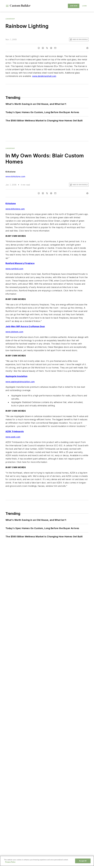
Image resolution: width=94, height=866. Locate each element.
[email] (55, 48)
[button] (7, 6)
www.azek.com (13, 437)
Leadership (10, 19)
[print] (87, 48)
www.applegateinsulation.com (20, 381)
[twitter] (47, 48)
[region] (47, 861)
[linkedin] (43, 48)
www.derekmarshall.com (44, 76)
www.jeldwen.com (14, 332)
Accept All (82, 861)
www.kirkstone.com (15, 176)
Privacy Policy (10, 862)
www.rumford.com (14, 268)
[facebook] (39, 48)
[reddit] (51, 48)
